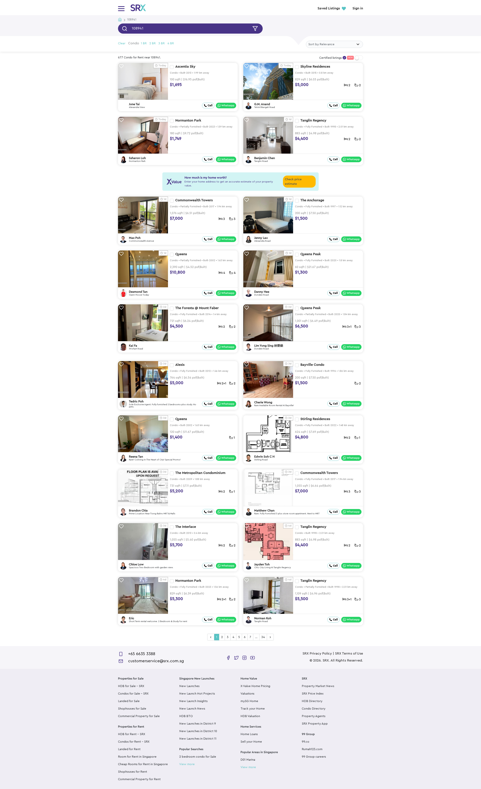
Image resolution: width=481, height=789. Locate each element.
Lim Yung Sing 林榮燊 (268, 345)
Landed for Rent (129, 749)
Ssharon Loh (137, 158)
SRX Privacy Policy (317, 653)
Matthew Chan (264, 510)
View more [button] (187, 764)
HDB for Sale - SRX (131, 686)
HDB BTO (186, 716)
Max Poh (135, 237)
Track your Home (252, 708)
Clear (121, 43)
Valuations (247, 693)
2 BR (152, 43)
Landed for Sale (129, 701)
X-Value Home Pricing (255, 686)
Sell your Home (251, 741)
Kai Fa (133, 345)
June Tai (134, 104)
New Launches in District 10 (198, 731)
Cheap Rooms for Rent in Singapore (143, 764)
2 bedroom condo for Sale (197, 756)
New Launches (189, 686)
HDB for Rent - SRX (131, 734)
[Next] (270, 637)
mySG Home (249, 701)
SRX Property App (315, 723)
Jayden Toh (262, 564)
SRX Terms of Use (349, 653)
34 (263, 637)
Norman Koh (262, 618)
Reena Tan (136, 456)
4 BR (170, 43)
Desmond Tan (138, 291)
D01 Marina (247, 759)
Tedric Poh (136, 401)
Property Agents (313, 716)
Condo (133, 43)
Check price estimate (293, 181)
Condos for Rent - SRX (134, 741)
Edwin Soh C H (264, 456)
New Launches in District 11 (197, 738)
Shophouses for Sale (132, 708)
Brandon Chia (138, 510)
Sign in (357, 8)
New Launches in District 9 (197, 723)
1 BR (144, 43)
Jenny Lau (261, 237)
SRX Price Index (313, 693)
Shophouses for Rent (132, 771)
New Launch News (192, 708)
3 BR (161, 43)
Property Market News (318, 686)
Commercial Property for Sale (139, 716)
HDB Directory (312, 701)
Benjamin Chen (264, 158)
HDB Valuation (250, 716)
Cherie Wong (263, 402)
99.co (305, 741)
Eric (131, 618)
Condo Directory (313, 708)
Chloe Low (136, 564)
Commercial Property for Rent (139, 779)
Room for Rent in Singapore (137, 756)
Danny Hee (261, 291)
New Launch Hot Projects (197, 693)
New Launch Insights (193, 701)
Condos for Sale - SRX (133, 693)
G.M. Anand (262, 104)
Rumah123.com (312, 749)
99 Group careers (314, 756)
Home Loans (249, 734)
